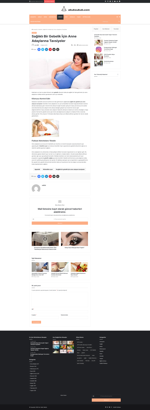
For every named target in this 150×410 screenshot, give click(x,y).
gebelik (37, 169)
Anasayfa (33, 17)
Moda (45, 17)
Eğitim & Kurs (86, 17)
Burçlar (32, 366)
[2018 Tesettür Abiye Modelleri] (98, 56)
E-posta (34, 315)
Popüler (96, 29)
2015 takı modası (80, 347)
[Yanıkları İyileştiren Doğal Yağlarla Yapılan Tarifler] (98, 43)
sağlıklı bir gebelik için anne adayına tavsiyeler (71, 169)
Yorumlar (116, 29)
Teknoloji (32, 388)
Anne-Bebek (33, 364)
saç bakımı (79, 358)
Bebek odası (85, 350)
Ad (33, 309)
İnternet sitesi (64, 315)
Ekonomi (32, 376)
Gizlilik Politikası (35, 21)
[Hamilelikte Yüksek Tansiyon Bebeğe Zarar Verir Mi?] (40, 267)
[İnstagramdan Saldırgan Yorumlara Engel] (98, 50)
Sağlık (40, 17)
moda (93, 355)
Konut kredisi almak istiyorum (83, 355)
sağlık (85, 358)
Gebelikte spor (48, 169)
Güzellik (72, 17)
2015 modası (80, 342)
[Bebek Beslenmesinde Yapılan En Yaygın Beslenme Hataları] (56, 343)
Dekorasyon (52, 17)
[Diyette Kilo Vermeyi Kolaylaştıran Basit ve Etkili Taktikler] (63, 347)
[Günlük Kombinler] (98, 63)
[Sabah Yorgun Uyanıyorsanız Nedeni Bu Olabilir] (70, 351)
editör (36, 45)
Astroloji (79, 350)
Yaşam (79, 17)
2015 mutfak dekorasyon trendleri (84, 344)
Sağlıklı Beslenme (92, 358)
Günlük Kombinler (109, 61)
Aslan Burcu (89, 347)
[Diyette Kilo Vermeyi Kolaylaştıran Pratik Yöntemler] (70, 347)
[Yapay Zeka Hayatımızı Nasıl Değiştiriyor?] (56, 347)
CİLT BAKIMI (93, 350)
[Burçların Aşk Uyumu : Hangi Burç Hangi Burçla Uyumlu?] (63, 351)
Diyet (66, 17)
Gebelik (60, 17)
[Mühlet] (75, 8)
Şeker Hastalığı (80, 363)
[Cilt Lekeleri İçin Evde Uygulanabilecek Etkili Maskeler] (70, 343)
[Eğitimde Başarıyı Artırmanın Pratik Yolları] (56, 351)
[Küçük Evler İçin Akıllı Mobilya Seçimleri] (63, 343)
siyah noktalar (80, 360)
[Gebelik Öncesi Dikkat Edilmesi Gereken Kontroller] (59, 267)
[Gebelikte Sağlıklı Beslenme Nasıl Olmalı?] (79, 267)
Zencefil (93, 360)
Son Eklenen (105, 29)
